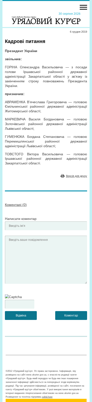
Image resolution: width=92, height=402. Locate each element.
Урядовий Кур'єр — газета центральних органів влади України (46, 18)
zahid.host (47, 397)
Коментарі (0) (16, 205)
